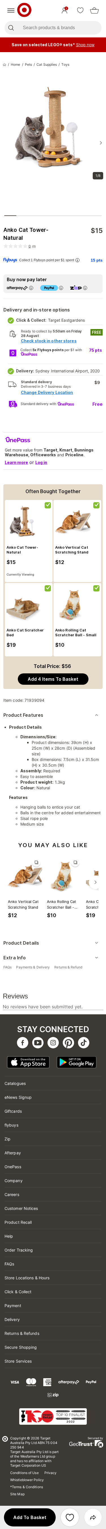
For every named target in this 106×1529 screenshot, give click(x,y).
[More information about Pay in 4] (61, 287)
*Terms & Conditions (26, 1487)
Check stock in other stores (49, 340)
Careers (12, 1194)
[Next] (95, 882)
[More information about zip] (85, 287)
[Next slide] (101, 143)
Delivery (12, 1319)
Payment (13, 1305)
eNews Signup (18, 1097)
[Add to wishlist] (70, 1517)
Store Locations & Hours (27, 1277)
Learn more (16, 462)
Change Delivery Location (47, 392)
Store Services (18, 1361)
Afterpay (13, 1152)
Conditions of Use (24, 1473)
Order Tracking (19, 1250)
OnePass (13, 1166)
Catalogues (15, 1083)
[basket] (94, 10)
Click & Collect (18, 1291)
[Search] (11, 28)
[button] (30, 1517)
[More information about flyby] (77, 260)
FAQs (9, 1263)
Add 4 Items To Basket (53, 679)
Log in (41, 462)
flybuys (11, 1125)
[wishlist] (80, 10)
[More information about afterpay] (31, 287)
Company (14, 1180)
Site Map (17, 1494)
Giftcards (13, 1111)
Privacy (50, 1473)
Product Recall (18, 1222)
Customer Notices (21, 1208)
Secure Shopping (21, 1347)
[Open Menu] (10, 10)
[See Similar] (36, 862)
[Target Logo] (24, 10)
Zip (7, 1138)
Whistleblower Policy (27, 1480)
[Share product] (93, 1517)
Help (9, 1236)
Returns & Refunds (22, 1333)
